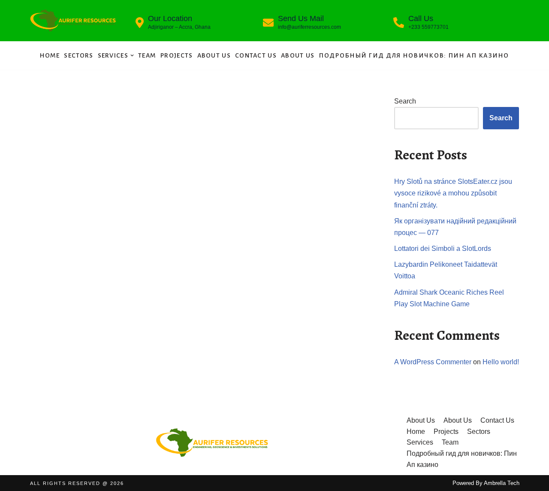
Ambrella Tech (501, 483)
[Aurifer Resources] (73, 20)
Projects (176, 55)
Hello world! (501, 362)
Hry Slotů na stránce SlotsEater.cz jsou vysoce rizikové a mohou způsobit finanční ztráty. (453, 193)
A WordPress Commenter (432, 362)
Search (405, 101)
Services (420, 442)
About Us (214, 55)
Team (147, 55)
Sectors (78, 55)
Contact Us (256, 55)
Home (50, 55)
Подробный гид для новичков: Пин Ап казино (414, 55)
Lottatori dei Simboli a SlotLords (442, 248)
